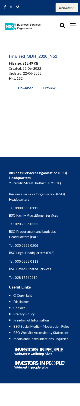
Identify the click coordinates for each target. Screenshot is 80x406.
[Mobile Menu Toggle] (73, 25)
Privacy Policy (24, 314)
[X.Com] (11, 7)
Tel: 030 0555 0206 (23, 245)
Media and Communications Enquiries (40, 339)
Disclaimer (21, 302)
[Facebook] (5, 7)
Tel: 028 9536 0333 (23, 224)
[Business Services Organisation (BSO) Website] (24, 26)
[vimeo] (17, 7)
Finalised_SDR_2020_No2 (33, 56)
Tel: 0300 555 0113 (23, 208)
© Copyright (22, 295)
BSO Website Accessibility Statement (40, 333)
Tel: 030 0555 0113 (23, 261)
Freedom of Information (31, 320)
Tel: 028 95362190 (23, 277)
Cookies (19, 308)
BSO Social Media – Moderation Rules (41, 326)
